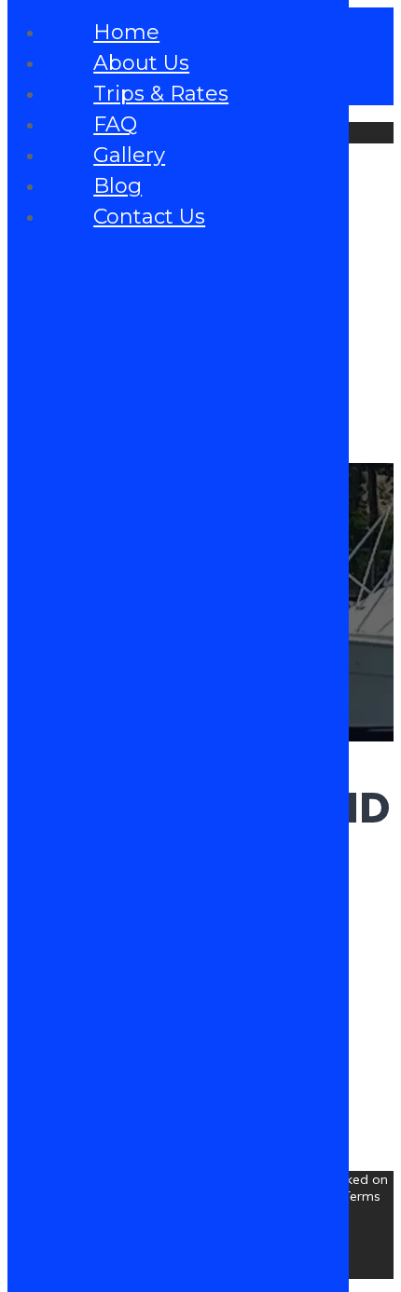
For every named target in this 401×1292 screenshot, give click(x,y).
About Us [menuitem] (141, 62)
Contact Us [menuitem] (149, 216)
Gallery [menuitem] (129, 155)
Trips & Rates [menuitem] (160, 93)
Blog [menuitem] (117, 185)
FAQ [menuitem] (115, 124)
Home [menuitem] (126, 32)
